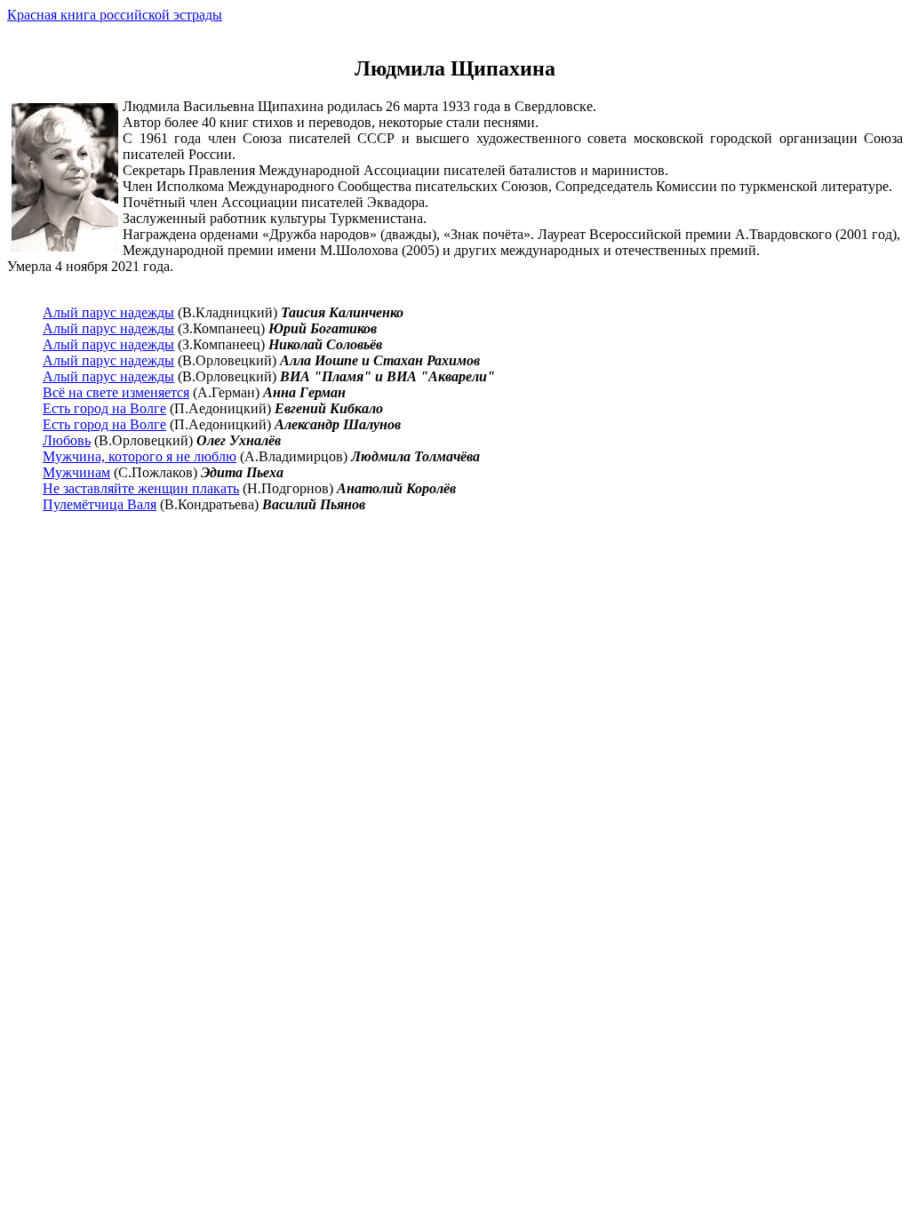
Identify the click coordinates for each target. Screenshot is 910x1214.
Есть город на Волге (104, 408)
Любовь (67, 440)
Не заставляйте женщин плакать (141, 488)
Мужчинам (76, 472)
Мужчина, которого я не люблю (139, 456)
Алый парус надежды (108, 312)
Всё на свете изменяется (116, 392)
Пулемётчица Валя (99, 504)
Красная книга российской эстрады (114, 14)
